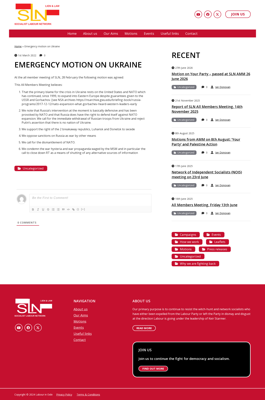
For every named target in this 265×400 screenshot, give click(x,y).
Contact (191, 33)
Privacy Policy (64, 394)
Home (72, 33)
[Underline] (43, 209)
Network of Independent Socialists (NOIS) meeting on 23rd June (207, 174)
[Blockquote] (63, 209)
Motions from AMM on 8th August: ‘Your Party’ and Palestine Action (206, 142)
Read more (144, 328)
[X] (217, 14)
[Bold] (33, 209)
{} (78, 209)
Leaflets (219, 242)
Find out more (153, 368)
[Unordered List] (58, 209)
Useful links (170, 33)
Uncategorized (33, 168)
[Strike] (48, 209)
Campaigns (188, 234)
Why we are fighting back (198, 263)
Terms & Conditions (88, 394)
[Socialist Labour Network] (36, 15)
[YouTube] (198, 14)
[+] (83, 209)
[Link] (73, 209)
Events (149, 33)
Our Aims (111, 33)
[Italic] (38, 209)
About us (90, 33)
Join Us (238, 14)
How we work (189, 242)
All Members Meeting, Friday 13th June (204, 205)
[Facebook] (208, 14)
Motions (131, 33)
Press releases (217, 249)
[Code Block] (68, 209)
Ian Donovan (222, 87)
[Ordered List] (53, 209)
